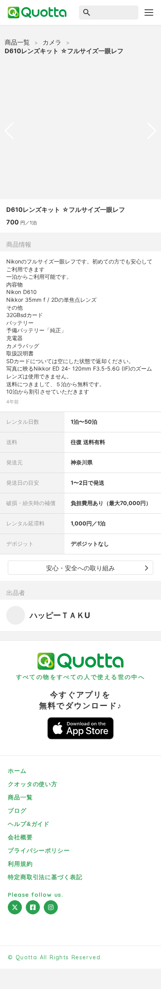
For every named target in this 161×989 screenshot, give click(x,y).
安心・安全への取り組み (80, 568)
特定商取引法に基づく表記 (45, 877)
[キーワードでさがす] (105, 12)
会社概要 (20, 837)
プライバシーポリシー (39, 850)
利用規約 (20, 863)
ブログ (17, 810)
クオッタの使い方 (32, 784)
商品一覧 (17, 42)
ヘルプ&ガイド (29, 824)
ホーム (17, 770)
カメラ (52, 42)
